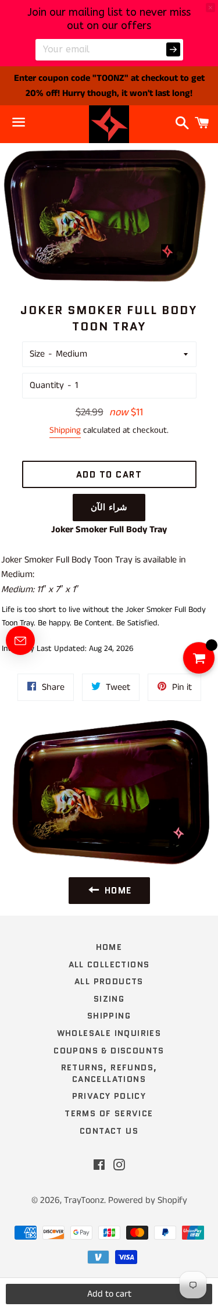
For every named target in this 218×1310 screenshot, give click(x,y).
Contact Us (109, 1131)
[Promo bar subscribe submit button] (173, 49)
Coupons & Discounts (109, 1050)
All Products (109, 981)
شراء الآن (109, 507)
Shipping (65, 430)
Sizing (109, 999)
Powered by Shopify (147, 1200)
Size (37, 354)
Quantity (47, 385)
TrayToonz (84, 1200)
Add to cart (109, 1294)
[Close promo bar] (210, 7)
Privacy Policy (109, 1096)
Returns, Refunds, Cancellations (109, 1073)
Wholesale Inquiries (109, 1033)
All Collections (109, 964)
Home (109, 947)
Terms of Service (109, 1113)
